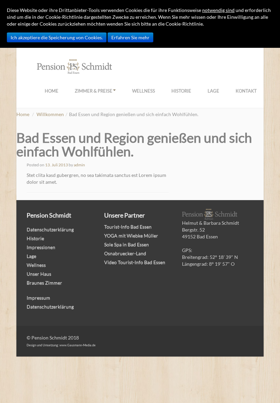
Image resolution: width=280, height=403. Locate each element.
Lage (213, 91)
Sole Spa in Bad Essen (126, 244)
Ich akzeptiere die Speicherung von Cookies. (57, 37)
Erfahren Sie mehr (130, 37)
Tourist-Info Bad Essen (128, 227)
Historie (181, 91)
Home (51, 91)
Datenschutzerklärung (50, 229)
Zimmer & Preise (93, 91)
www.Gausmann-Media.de (77, 345)
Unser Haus (39, 274)
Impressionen (41, 247)
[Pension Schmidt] (74, 66)
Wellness (143, 91)
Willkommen (50, 114)
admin (79, 164)
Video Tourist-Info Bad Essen (134, 262)
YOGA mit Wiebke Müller (131, 235)
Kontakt (246, 91)
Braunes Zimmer (44, 283)
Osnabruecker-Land (125, 253)
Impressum (38, 298)
